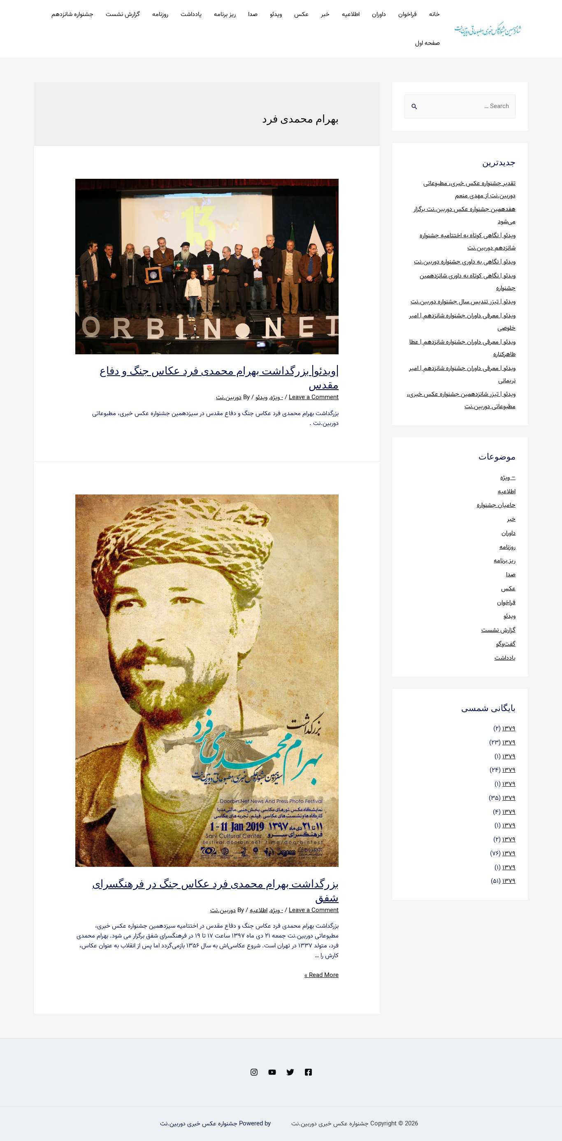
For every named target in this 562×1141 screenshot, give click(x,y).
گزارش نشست (123, 14)
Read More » (321, 975)
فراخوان (407, 14)
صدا (253, 14)
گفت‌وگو (506, 644)
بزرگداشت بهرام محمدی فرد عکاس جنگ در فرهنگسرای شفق (215, 890)
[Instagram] (254, 1072)
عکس (301, 14)
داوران (379, 14)
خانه (434, 14)
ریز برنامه (225, 14)
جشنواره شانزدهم (72, 14)
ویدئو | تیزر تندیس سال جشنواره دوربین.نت (463, 302)
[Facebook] (308, 1072)
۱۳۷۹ (509, 729)
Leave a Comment (314, 397)
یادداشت (191, 14)
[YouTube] (272, 1072)
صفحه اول (427, 43)
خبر (325, 14)
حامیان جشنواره (496, 505)
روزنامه (160, 14)
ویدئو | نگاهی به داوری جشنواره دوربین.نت (465, 262)
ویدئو (276, 14)
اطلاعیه (351, 14)
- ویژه (276, 397)
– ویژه (508, 478)
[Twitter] (290, 1072)
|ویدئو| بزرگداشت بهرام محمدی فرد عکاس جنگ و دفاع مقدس (219, 377)
